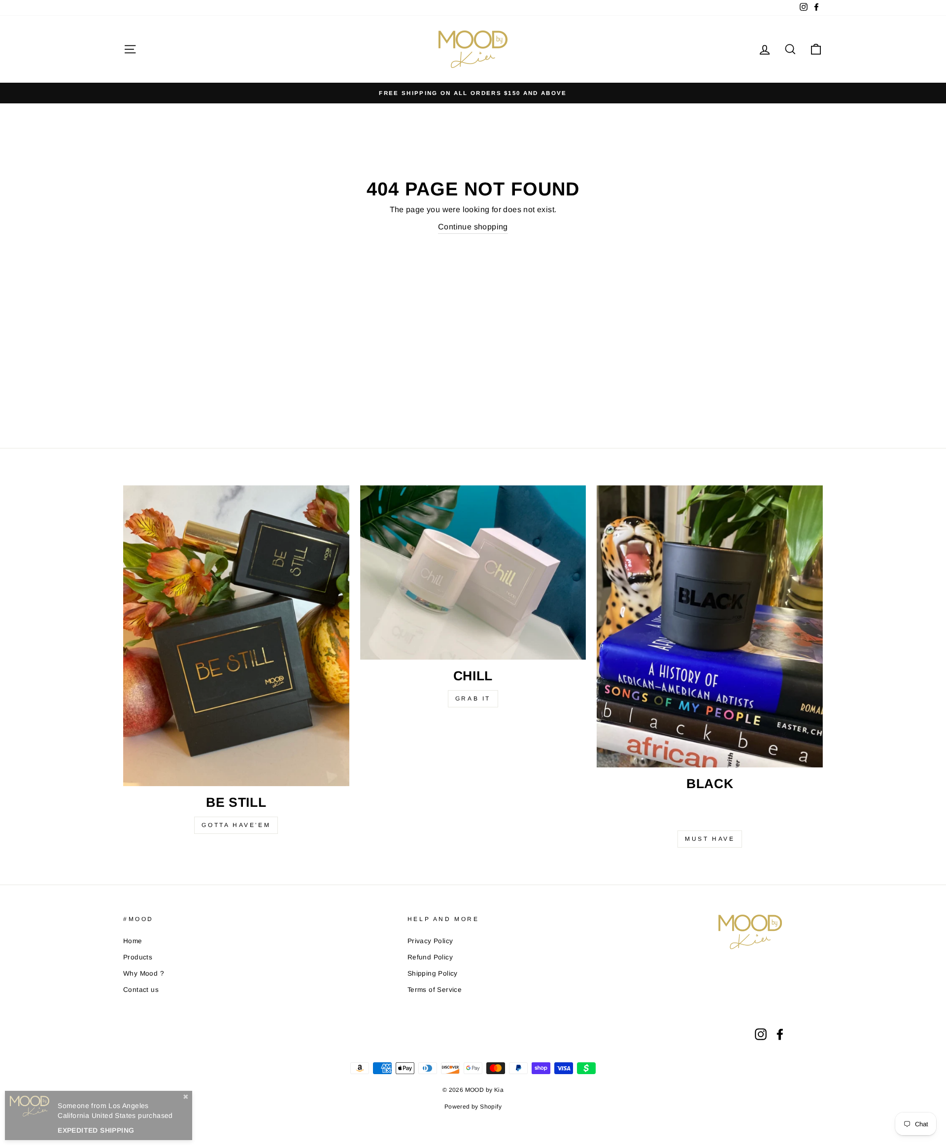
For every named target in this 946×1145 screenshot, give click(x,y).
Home (132, 941)
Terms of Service (434, 989)
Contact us (141, 989)
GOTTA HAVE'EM (236, 825)
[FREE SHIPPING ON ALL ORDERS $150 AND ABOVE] (473, 93)
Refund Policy (430, 957)
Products (137, 957)
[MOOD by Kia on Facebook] (780, 1034)
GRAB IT (473, 698)
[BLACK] (710, 626)
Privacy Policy (430, 941)
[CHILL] (473, 572)
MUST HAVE (710, 838)
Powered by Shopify (473, 1106)
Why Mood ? (143, 973)
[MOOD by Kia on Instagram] (761, 1034)
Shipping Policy (432, 973)
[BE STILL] (236, 636)
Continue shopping (473, 227)
